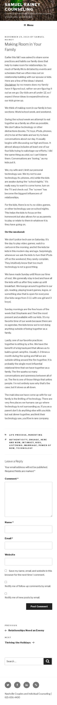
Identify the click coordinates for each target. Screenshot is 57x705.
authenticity (18, 440)
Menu (30, 25)
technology (24, 448)
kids (38, 442)
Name (9, 522)
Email (9, 538)
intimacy (28, 442)
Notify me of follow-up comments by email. (28, 586)
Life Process (18, 435)
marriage (30, 445)
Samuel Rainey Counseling (23, 7)
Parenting (35, 435)
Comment (11, 478)
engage (34, 440)
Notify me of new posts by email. (22, 597)
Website (10, 554)
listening (16, 445)
